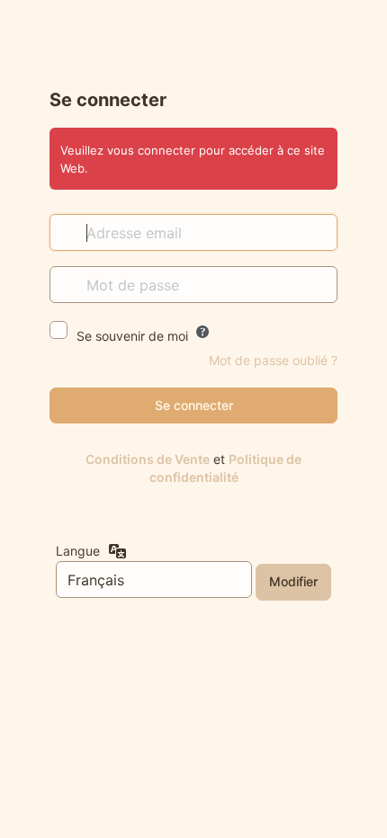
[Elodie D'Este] (194, 42)
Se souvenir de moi (132, 335)
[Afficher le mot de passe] (320, 284)
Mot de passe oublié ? (273, 360)
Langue (78, 550)
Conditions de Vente (148, 459)
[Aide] (202, 332)
